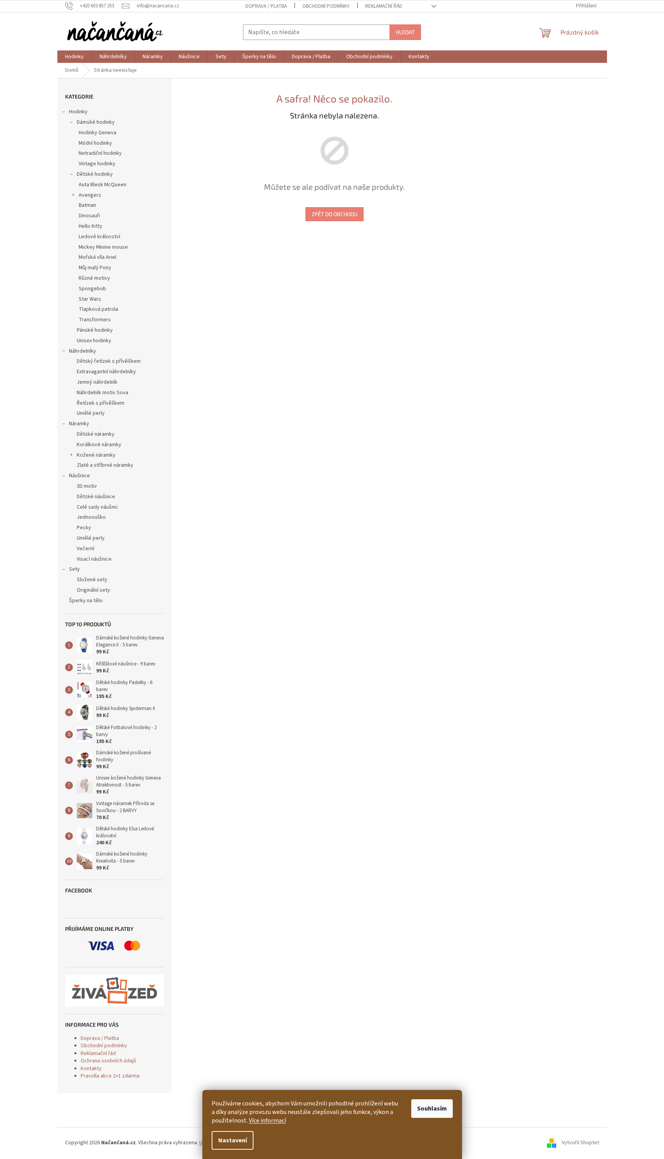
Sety (74, 569)
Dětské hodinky (95, 174)
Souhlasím (432, 1108)
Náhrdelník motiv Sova (102, 393)
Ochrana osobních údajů (108, 1061)
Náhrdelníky (82, 351)
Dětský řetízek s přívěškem (109, 361)
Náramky (79, 424)
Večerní (85, 549)
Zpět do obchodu (334, 214)
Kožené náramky (96, 455)
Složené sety (92, 580)
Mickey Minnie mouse (103, 247)
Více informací (267, 1120)
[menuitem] (74, 56)
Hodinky (78, 112)
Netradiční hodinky (100, 153)
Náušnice (79, 476)
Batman (87, 205)
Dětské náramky (95, 434)
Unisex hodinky (94, 341)
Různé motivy (94, 278)
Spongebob (92, 289)
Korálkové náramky (99, 445)
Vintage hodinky (97, 164)
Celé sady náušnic (97, 507)
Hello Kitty (90, 226)
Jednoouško (91, 517)
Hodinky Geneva (97, 133)
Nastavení (232, 1140)
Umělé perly (91, 413)
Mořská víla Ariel (97, 257)
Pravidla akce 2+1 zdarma (110, 1076)
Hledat (405, 32)
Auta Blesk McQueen (102, 185)
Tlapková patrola (98, 309)
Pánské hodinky (95, 330)
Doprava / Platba (266, 6)
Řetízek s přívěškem (100, 403)
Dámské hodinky (96, 122)
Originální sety (93, 590)
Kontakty (91, 1068)
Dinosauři (89, 216)
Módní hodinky (95, 143)
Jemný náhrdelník (97, 382)
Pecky (84, 528)
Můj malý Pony (95, 268)
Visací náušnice (94, 559)
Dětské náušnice (96, 497)
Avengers (90, 195)
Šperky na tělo (86, 601)
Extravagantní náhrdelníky (106, 372)
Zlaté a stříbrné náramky (105, 465)
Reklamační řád (383, 6)
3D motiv (87, 486)
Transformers (95, 320)
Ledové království (99, 237)
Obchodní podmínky (326, 6)
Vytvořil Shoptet (580, 1143)
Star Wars (90, 299)
